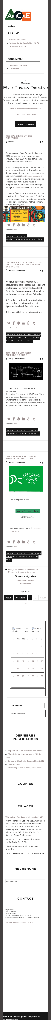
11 (18, 661)
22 (37, 669)
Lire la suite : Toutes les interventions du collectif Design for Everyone (23, 338)
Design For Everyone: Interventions (23, 569)
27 (28, 676)
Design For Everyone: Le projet (21, 572)
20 (28, 669)
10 (13, 661)
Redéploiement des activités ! (19, 137)
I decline (30, 124)
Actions (11, 142)
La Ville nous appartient (31, 176)
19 (23, 669)
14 (33, 661)
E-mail (40, 142)
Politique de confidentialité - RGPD (24, 43)
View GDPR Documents (25, 114)
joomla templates (29, 1016)
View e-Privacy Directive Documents (25, 109)
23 (42, 669)
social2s (15, 229)
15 (37, 661)
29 (37, 676)
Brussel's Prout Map (17, 39)
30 (42, 676)
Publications (14, 69)
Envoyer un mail (12, 928)
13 (28, 661)
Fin (26, 603)
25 (18, 676)
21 (33, 669)
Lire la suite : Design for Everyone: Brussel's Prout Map (23, 556)
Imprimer (43, 142)
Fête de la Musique (17, 46)
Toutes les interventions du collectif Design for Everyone (24, 264)
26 (23, 676)
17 (13, 669)
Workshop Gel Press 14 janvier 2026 (24, 817)
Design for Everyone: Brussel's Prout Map (21, 457)
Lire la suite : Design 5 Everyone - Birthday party (22, 432)
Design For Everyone (18, 65)
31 (13, 684)
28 (33, 676)
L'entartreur (20, 187)
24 (13, 676)
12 (23, 661)
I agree (20, 124)
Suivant (43, 598)
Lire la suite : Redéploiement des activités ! (24, 238)
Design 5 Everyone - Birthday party (19, 354)
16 (42, 661)
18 (18, 669)
